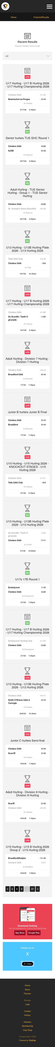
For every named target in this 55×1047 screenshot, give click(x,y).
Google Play (34, 933)
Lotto (27, 1004)
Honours (27, 1022)
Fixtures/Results (41, 17)
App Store (19, 933)
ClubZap (32, 1040)
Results (27, 1000)
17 (32, 889)
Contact (27, 1011)
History (27, 1015)
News (13, 17)
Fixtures (27, 993)
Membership (27, 1026)
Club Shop (27, 1030)
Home (27, 985)
